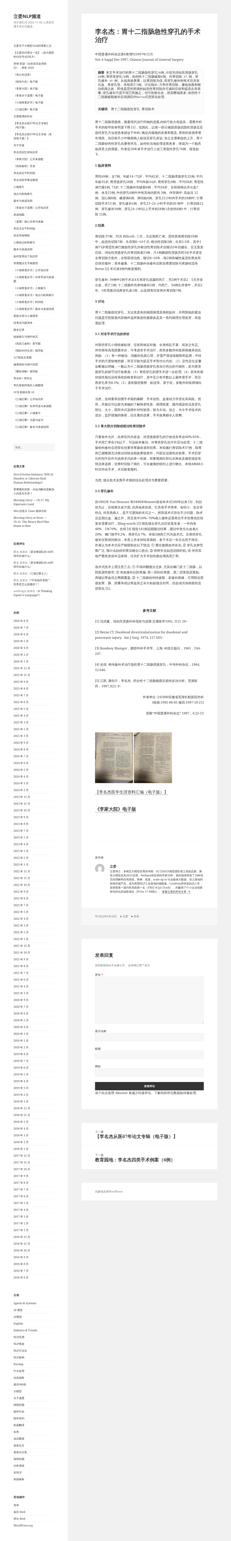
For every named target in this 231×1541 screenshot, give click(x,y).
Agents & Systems (25, 1303)
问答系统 (19, 1466)
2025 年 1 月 (21, 736)
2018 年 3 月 (21, 1135)
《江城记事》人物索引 (27, 413)
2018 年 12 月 (22, 1108)
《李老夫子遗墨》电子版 (28, 95)
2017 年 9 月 (21, 1176)
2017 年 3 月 (21, 1216)
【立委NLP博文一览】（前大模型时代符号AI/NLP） (34, 55)
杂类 (16, 1432)
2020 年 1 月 (21, 1047)
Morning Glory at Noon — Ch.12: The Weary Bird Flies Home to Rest (31, 522)
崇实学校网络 (22, 235)
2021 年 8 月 (21, 966)
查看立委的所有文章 (174, 891)
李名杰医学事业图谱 (26, 180)
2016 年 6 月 (21, 1277)
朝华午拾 (19, 1411)
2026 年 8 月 (21, 621)
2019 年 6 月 (21, 1067)
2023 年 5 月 (21, 837)
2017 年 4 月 (21, 1210)
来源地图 (19, 214)
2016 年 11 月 (22, 1243)
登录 (16, 1505)
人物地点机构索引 (24, 242)
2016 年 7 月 (21, 1271)
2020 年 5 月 (21, 1020)
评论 (99, 975)
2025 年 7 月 (21, 695)
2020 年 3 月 (21, 1034)
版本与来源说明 (23, 201)
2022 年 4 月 (21, 919)
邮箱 (98, 1049)
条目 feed (19, 1512)
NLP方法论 (20, 1350)
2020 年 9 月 (21, 1000)
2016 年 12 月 (22, 1237)
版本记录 (19, 330)
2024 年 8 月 (21, 749)
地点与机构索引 (23, 194)
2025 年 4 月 (21, 715)
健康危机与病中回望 (26, 364)
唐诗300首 (20, 1384)
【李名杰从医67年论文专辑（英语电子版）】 (33, 136)
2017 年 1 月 (21, 1230)
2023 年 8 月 (21, 824)
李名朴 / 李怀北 (23, 378)
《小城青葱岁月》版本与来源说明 (34, 309)
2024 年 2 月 (21, 790)
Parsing (18, 1364)
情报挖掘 (19, 1405)
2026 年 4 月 (21, 648)
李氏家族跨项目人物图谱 (28, 385)
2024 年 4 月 (21, 776)
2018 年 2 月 (21, 1142)
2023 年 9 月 (21, 817)
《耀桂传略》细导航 (26, 371)
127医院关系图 (23, 357)
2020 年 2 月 (21, 1040)
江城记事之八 (38, 573)
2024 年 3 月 (21, 783)
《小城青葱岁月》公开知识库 (31, 270)
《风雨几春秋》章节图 (27, 343)
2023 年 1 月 (21, 864)
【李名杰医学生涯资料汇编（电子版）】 (131, 792)
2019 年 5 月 (21, 1074)
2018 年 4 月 (21, 1128)
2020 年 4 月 (21, 1027)
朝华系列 (19, 1418)
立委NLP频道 (27, 16)
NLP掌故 (19, 1344)
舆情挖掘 (19, 1459)
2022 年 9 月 (21, 891)
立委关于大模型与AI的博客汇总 (33, 46)
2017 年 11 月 (22, 1162)
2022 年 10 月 (22, 885)
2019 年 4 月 (21, 1081)
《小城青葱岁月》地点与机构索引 (34, 295)
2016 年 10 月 (22, 1250)
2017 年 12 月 (22, 1155)
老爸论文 (19, 1445)
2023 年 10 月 (22, 810)
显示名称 (100, 1031)
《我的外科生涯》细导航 (28, 350)
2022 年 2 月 (21, 932)
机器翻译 (19, 1425)
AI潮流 (18, 1317)
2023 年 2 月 (21, 858)
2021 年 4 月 (21, 986)
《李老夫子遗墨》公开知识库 (31, 208)
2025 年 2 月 (21, 729)
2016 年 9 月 (21, 1257)
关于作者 (19, 145)
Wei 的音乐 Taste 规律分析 (30, 511)
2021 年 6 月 (21, 979)
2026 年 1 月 (21, 661)
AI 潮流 (18, 1310)
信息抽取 (19, 1378)
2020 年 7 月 (21, 1007)
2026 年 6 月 (21, 634)
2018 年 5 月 (21, 1122)
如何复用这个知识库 (26, 256)
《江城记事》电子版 (26, 109)
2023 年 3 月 (21, 851)
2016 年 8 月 (21, 1264)
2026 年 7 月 (21, 627)
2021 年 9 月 (21, 959)
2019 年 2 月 (21, 1095)
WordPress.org (23, 1525)
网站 (98, 1066)
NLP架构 (19, 1357)
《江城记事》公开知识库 (28, 399)
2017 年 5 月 (21, 1203)
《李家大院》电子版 (26, 88)
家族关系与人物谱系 (26, 316)
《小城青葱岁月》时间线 (28, 302)
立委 (125, 916)
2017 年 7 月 (21, 1189)
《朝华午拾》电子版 (26, 81)
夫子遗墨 (19, 1398)
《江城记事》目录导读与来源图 (32, 406)
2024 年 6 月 (21, 763)
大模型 (18, 1391)
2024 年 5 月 (21, 770)
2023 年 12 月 (22, 797)
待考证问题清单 (23, 323)
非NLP (18, 1472)
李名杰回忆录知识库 (26, 152)
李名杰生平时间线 (24, 173)
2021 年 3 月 (21, 993)
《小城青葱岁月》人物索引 (30, 288)
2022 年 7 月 (21, 905)
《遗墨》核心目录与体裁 (28, 221)
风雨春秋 (19, 1479)
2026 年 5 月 (21, 641)
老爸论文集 (20, 1452)
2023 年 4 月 (21, 844)
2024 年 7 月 (21, 756)
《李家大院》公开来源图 (28, 159)
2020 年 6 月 (21, 1013)
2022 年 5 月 (21, 912)
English (18, 1323)
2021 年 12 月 (22, 946)
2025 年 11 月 (22, 675)
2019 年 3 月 (21, 1088)
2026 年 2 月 (21, 655)
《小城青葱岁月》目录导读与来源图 (34, 279)
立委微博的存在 (23, 116)
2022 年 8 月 (21, 898)
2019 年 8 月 (21, 1054)
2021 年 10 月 (22, 952)
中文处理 (19, 1371)
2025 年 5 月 (21, 709)
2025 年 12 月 (22, 668)
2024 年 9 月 (21, 743)
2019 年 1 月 (21, 1101)
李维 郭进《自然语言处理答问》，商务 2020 (30, 66)
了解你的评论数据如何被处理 (175, 1093)
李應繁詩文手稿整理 (26, 263)
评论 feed (19, 1519)
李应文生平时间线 (24, 228)
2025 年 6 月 (21, 702)
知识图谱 (19, 1438)
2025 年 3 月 (21, 722)
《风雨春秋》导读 (24, 166)
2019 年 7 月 (21, 1061)
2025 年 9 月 (21, 682)
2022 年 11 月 (22, 878)
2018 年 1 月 (21, 1149)
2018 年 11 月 (22, 1115)
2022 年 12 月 (22, 871)
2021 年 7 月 (21, 973)
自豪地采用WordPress (109, 1191)
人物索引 (19, 187)
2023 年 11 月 (22, 803)
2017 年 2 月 (21, 1223)
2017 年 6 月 (21, 1196)
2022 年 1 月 (21, 939)
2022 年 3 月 (21, 925)
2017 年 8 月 (21, 1183)
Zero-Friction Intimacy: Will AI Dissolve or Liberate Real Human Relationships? (33, 478)
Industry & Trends (25, 1330)
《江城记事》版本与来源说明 (31, 427)
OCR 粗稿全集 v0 (24, 392)
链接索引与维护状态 (26, 336)
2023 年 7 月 (21, 831)
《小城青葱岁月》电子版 (28, 102)
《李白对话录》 (23, 74)
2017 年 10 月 (22, 1169)
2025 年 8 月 (21, 688)
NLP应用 (19, 1337)
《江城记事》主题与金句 (28, 420)
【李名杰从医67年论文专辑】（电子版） (31, 125)
